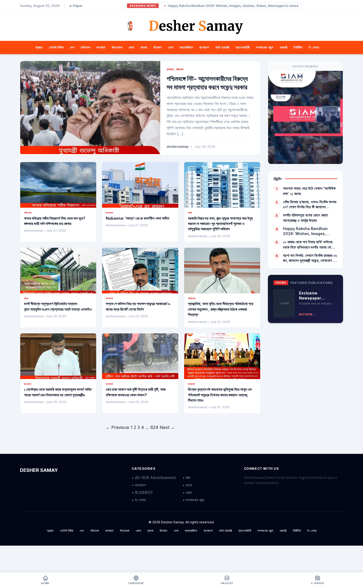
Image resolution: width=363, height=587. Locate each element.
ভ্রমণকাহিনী (243, 47)
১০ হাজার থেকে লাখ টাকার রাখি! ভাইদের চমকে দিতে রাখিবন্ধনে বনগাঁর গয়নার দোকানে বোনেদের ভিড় (310, 245)
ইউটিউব (298, 47)
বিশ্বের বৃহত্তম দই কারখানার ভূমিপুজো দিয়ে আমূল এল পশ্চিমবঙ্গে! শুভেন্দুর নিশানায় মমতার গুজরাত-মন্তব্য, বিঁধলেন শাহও (220, 394)
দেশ (72, 47)
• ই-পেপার (139, 500)
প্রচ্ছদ (39, 47)
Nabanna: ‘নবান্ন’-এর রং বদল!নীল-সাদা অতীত (137, 218)
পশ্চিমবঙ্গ (85, 47)
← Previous (117, 427)
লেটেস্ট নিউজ (56, 47)
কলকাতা (100, 47)
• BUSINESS (142, 492)
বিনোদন (158, 47)
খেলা (170, 47)
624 (154, 427)
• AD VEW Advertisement (154, 477)
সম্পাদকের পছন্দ (264, 47)
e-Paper (76, 6)
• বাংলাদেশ (139, 485)
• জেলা (187, 492)
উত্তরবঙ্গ (117, 47)
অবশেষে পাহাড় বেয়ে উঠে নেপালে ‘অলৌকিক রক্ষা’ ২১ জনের (309, 190)
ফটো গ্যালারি (223, 47)
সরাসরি (283, 47)
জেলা (131, 47)
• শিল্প (186, 477)
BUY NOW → (307, 314)
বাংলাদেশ (204, 47)
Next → (167, 427)
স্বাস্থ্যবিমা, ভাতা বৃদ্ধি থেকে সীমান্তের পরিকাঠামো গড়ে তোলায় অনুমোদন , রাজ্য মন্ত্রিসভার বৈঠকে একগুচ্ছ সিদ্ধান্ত (221, 309)
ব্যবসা (144, 47)
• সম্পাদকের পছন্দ (193, 500)
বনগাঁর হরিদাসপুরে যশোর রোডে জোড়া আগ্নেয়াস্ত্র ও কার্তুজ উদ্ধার (305, 217)
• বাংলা (187, 485)
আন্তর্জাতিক (186, 47)
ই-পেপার (314, 47)
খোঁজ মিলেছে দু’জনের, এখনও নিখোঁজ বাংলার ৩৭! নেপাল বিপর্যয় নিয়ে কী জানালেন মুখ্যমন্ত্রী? (309, 204)
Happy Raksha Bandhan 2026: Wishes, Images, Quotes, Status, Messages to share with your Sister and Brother (237, 5)
